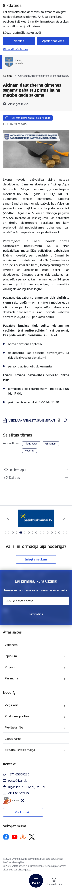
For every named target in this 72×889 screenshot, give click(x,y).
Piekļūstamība (14, 727)
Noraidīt (19, 41)
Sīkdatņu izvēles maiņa (20, 750)
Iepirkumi (11, 656)
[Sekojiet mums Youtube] (15, 836)
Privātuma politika (17, 716)
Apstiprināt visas (53, 41)
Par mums (12, 678)
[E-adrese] (11, 800)
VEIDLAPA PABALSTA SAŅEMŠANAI (32, 420)
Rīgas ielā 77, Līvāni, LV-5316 (27, 787)
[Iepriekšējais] (8, 518)
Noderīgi (29, 450)
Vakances (11, 645)
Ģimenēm (50, 443)
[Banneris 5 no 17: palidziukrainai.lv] (36, 518)
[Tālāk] (64, 518)
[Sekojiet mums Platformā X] (32, 837)
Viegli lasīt (11, 705)
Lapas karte (13, 739)
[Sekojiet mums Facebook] (6, 837)
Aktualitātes (31, 443)
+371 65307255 (18, 793)
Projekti (10, 667)
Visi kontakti (23, 812)
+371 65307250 (18, 774)
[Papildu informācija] (65, 420)
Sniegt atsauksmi (36, 559)
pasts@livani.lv (17, 780)
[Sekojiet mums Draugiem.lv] (23, 836)
